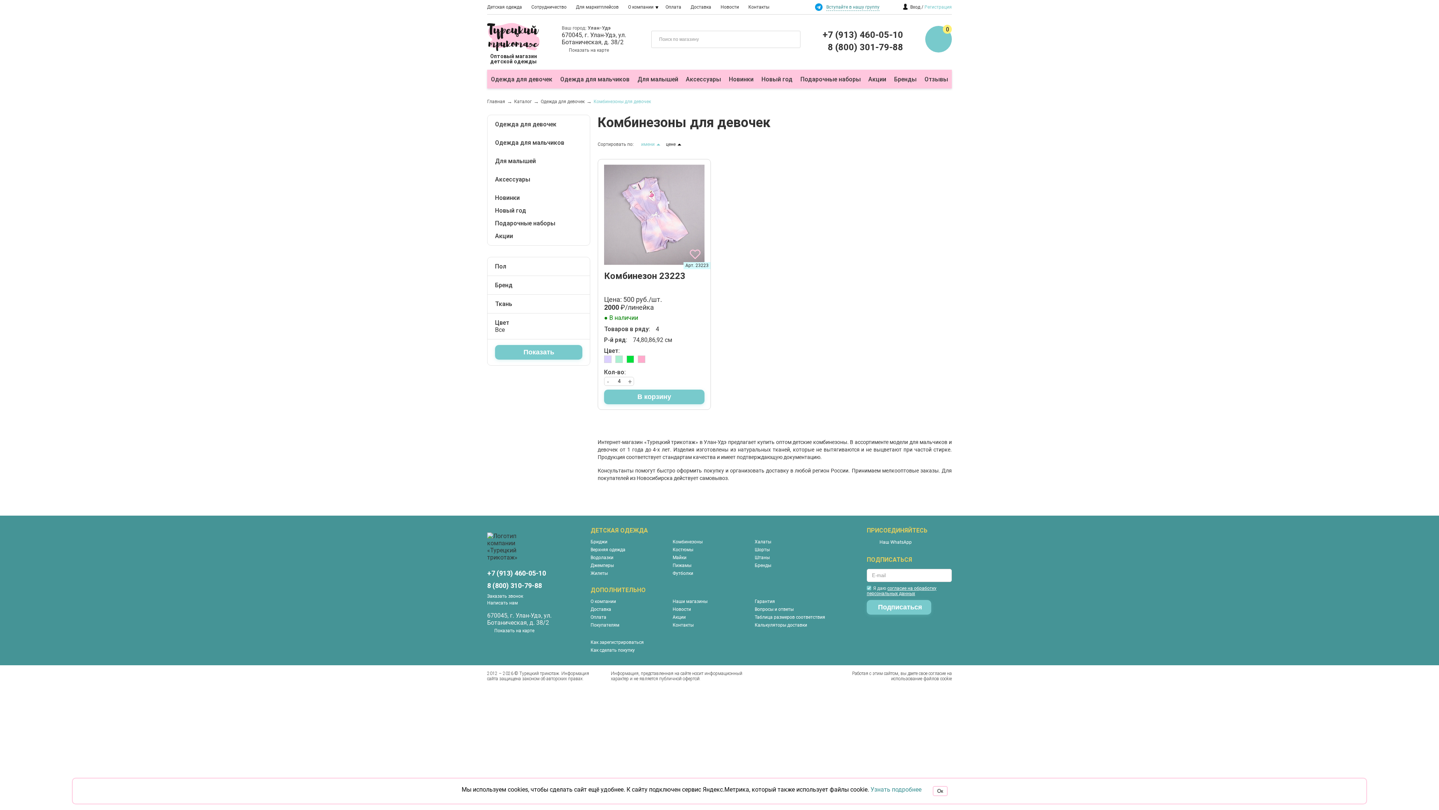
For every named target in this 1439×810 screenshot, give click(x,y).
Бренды (905, 79)
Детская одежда (504, 7)
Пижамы (682, 565)
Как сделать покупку (613, 650)
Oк (940, 791)
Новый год (777, 79)
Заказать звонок (505, 596)
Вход (915, 7)
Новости (730, 7)
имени (648, 144)
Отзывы (936, 79)
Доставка (701, 7)
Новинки (741, 79)
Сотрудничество (549, 7)
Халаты (763, 541)
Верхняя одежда (608, 549)
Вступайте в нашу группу (853, 7)
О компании (641, 7)
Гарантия (765, 601)
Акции (877, 79)
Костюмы (683, 549)
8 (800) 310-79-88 (514, 586)
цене (671, 144)
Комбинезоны (688, 541)
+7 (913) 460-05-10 (863, 35)
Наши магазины (690, 601)
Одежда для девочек (521, 79)
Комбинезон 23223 (644, 276)
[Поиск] (789, 38)
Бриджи (599, 541)
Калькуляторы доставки (781, 625)
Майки (680, 557)
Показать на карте (589, 50)
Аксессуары (703, 79)
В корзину (654, 396)
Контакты (758, 7)
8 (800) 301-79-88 (865, 47)
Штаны (762, 557)
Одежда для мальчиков (595, 79)
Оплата (673, 7)
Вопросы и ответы (774, 609)
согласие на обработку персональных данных (901, 591)
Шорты (762, 549)
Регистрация (938, 7)
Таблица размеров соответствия (790, 617)
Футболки (683, 573)
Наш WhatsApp (896, 542)
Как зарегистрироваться (617, 642)
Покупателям (605, 625)
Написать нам (502, 603)
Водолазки (602, 557)
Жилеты (599, 573)
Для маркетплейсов (597, 7)
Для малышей (657, 79)
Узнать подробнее (896, 789)
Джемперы (602, 565)
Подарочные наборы (830, 79)
